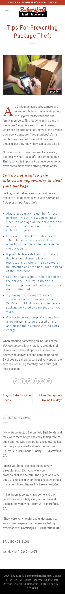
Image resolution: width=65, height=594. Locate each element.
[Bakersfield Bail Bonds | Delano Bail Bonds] (35, 11)
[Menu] (7, 11)
